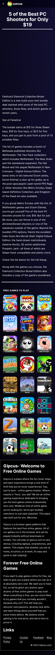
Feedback (38, 637)
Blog (49, 637)
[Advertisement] (27, 61)
